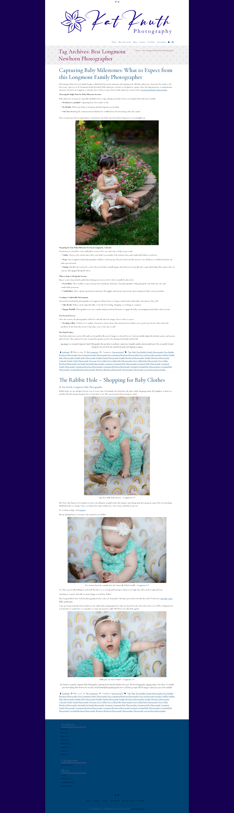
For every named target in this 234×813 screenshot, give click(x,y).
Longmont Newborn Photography (116, 367)
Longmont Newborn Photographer (89, 367)
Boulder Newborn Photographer (131, 358)
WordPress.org (66, 786)
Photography (139, 369)
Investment (161, 42)
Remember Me (176, 22)
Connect (142, 42)
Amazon (82, 510)
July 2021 (64, 751)
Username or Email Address (180, 5)
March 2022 (65, 743)
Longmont (109, 364)
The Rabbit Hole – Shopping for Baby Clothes (112, 379)
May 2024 (64, 729)
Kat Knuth (64, 344)
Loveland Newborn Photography (82, 369)
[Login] (168, 42)
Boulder (165, 355)
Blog (135, 42)
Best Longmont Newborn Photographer (123, 355)
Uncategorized (117, 352)
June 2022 (64, 732)
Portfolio (151, 42)
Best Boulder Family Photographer (150, 352)
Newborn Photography (113, 369)
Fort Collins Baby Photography (145, 361)
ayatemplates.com (138, 809)
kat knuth (81, 364)
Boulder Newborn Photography (157, 358)
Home (114, 42)
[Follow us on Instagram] (118, 1)
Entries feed (65, 778)
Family (69, 361)
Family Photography (81, 361)
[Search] (173, 42)
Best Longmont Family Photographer (92, 355)
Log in (63, 775)
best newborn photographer (151, 355)
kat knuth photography (95, 364)
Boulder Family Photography (107, 358)
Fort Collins (102, 361)
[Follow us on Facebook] (115, 1)
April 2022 (65, 740)
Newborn (99, 369)
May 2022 (64, 736)
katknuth (66, 352)
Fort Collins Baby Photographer (120, 361)
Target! (140, 347)
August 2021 (65, 747)
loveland (133, 367)
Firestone (93, 361)
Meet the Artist (125, 42)
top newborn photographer (155, 369)
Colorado (62, 361)
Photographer (127, 369)
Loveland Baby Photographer (148, 367)
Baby (134, 352)
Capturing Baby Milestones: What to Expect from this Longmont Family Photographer (115, 74)
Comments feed (67, 782)
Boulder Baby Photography (85, 358)
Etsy (72, 510)
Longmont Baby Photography (149, 364)
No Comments (92, 352)
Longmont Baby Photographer (125, 364)
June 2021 (64, 754)
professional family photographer (154, 90)
